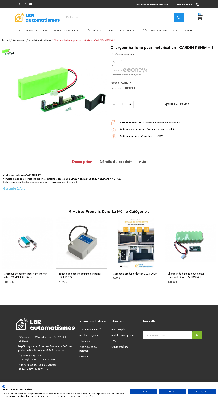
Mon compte (118, 329)
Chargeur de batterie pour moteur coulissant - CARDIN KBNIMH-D (186, 275)
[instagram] (25, 4)
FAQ (113, 341)
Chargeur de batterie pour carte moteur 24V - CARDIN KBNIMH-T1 (25, 275)
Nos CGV (84, 341)
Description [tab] (82, 161)
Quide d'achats (119, 347)
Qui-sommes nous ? (90, 329)
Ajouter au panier (176, 104)
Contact (83, 356)
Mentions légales (88, 335)
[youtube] (30, 4)
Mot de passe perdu (122, 335)
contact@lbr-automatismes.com (152, 4)
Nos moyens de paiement (88, 348)
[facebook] (19, 4)
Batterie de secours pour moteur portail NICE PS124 (80, 275)
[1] (197, 335)
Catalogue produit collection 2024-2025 (135, 274)
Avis (142, 161)
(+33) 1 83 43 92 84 (184, 4)
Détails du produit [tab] (116, 161)
